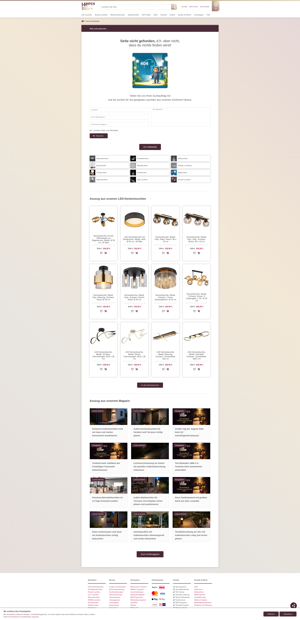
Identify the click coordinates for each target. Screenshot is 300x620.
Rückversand (114, 605)
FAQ (208, 15)
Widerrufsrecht (199, 595)
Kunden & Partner (184, 15)
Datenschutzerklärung (12, 617)
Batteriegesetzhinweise (202, 602)
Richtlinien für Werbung (203, 605)
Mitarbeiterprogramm (138, 600)
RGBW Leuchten (94, 600)
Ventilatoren (92, 608)
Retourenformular (115, 595)
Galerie (172, 15)
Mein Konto (193, 7)
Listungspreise (114, 600)
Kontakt (184, 7)
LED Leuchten (86, 15)
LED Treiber (146, 15)
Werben (133, 605)
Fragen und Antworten (117, 587)
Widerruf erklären (200, 600)
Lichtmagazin (199, 15)
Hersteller (134, 602)
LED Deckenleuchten (95, 587)
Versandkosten (114, 597)
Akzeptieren (288, 614)
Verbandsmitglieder (137, 595)
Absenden (100, 136)
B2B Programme (136, 597)
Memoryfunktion (94, 597)
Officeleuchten (93, 605)
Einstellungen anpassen (30, 617)
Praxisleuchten (93, 602)
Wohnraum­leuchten (117, 15)
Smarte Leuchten (101, 15)
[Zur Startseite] (82, 21)
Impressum (198, 589)
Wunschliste (204, 7)
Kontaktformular (200, 597)
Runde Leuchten (94, 592)
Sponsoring (113, 608)
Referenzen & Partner (138, 587)
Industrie (163, 15)
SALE (156, 15)
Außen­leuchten (133, 15)
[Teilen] (293, 605)
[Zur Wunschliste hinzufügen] (101, 253)
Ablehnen (271, 614)
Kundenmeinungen (116, 592)
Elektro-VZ (134, 608)
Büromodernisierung (116, 589)
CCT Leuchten (93, 595)
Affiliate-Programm (137, 589)
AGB (196, 587)
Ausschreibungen (136, 592)
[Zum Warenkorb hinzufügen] (105, 253)
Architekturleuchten (95, 589)
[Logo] (88, 10)
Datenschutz (199, 592)
